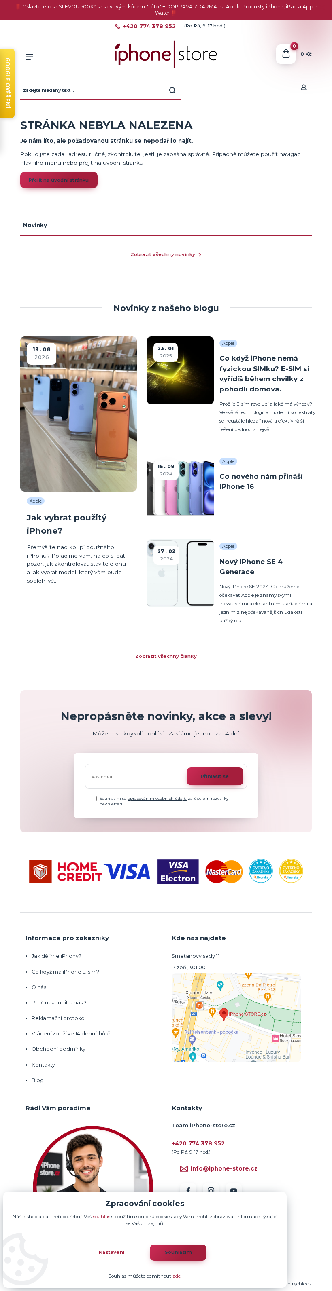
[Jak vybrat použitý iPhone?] (78, 414)
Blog (38, 1080)
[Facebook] (188, 1191)
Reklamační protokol (59, 1018)
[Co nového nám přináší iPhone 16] (180, 488)
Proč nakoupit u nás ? (59, 1002)
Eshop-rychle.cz (294, 1284)
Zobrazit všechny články (166, 656)
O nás (39, 987)
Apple (36, 500)
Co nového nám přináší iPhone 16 (261, 481)
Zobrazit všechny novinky (163, 254)
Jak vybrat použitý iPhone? (66, 523)
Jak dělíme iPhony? (56, 956)
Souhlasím (178, 1252)
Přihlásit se (215, 776)
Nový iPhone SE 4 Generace (251, 567)
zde (176, 1276)
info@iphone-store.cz (224, 1168)
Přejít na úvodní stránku (59, 180)
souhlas (101, 1216)
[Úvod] (166, 54)
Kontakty (43, 1065)
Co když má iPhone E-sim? (65, 972)
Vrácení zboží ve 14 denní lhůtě (72, 1034)
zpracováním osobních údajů (157, 798)
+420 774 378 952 (149, 26)
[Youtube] (234, 1191)
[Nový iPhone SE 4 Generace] (180, 573)
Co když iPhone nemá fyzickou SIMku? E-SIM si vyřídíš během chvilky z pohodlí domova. (264, 373)
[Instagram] (211, 1191)
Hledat (172, 90)
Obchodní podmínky (58, 1049)
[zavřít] (321, 8)
